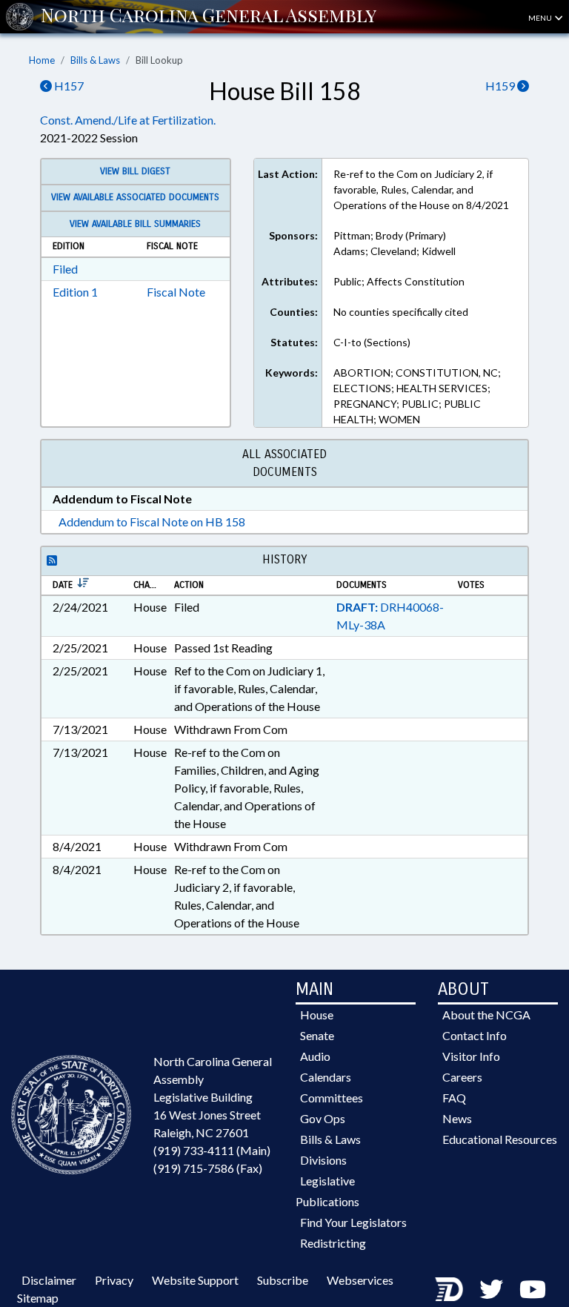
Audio (315, 1056)
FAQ (454, 1098)
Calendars (325, 1077)
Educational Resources (499, 1139)
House (316, 1014)
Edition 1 (75, 292)
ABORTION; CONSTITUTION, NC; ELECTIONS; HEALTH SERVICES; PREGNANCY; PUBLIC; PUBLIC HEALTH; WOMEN (417, 396)
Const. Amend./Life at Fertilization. (128, 120)
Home (42, 60)
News (457, 1118)
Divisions (323, 1160)
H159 (501, 86)
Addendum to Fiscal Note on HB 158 (152, 521)
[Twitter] (491, 1288)
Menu (540, 17)
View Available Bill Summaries (135, 224)
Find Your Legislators (353, 1222)
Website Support (195, 1280)
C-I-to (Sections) (371, 342)
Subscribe (282, 1280)
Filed (65, 269)
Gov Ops (322, 1118)
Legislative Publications (327, 1191)
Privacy (114, 1280)
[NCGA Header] (208, 16)
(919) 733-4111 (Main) (211, 1150)
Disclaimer (48, 1280)
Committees (331, 1098)
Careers (462, 1077)
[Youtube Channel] (532, 1288)
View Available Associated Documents (135, 197)
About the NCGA (486, 1014)
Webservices (360, 1280)
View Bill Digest (135, 171)
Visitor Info (471, 1056)
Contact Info (474, 1035)
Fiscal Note (176, 292)
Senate (317, 1035)
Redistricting (333, 1243)
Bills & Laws (95, 60)
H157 (68, 86)
